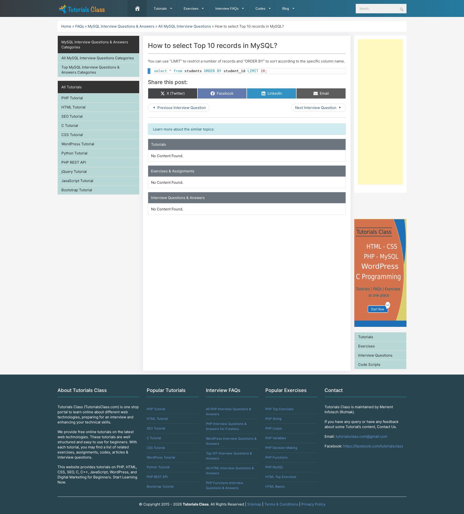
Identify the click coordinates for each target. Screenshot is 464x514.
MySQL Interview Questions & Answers (121, 26)
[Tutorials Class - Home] (82, 8)
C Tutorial (69, 125)
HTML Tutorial (73, 107)
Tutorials (160, 8)
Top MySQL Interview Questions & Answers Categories (90, 70)
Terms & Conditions (281, 504)
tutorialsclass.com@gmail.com (361, 436)
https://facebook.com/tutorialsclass (373, 446)
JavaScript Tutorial (77, 180)
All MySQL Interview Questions (184, 26)
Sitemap (254, 504)
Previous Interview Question (181, 107)
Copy (340, 72)
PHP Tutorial (72, 98)
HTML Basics (275, 486)
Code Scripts (369, 364)
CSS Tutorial (72, 134)
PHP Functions (276, 457)
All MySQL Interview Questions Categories (97, 58)
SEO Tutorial (72, 116)
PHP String (273, 419)
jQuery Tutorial (74, 171)
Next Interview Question (316, 107)
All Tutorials (71, 87)
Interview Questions (375, 355)
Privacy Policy (313, 504)
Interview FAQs (227, 8)
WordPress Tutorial (77, 144)
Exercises (191, 8)
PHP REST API (73, 162)
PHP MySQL (274, 467)
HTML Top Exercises (280, 477)
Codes (260, 8)
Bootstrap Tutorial (76, 190)
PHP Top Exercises (279, 409)
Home (66, 26)
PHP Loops (273, 428)
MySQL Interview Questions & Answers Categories (94, 44)
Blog (285, 8)
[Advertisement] (380, 111)
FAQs (79, 26)
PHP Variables (275, 438)
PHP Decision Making (281, 448)
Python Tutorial (74, 153)
